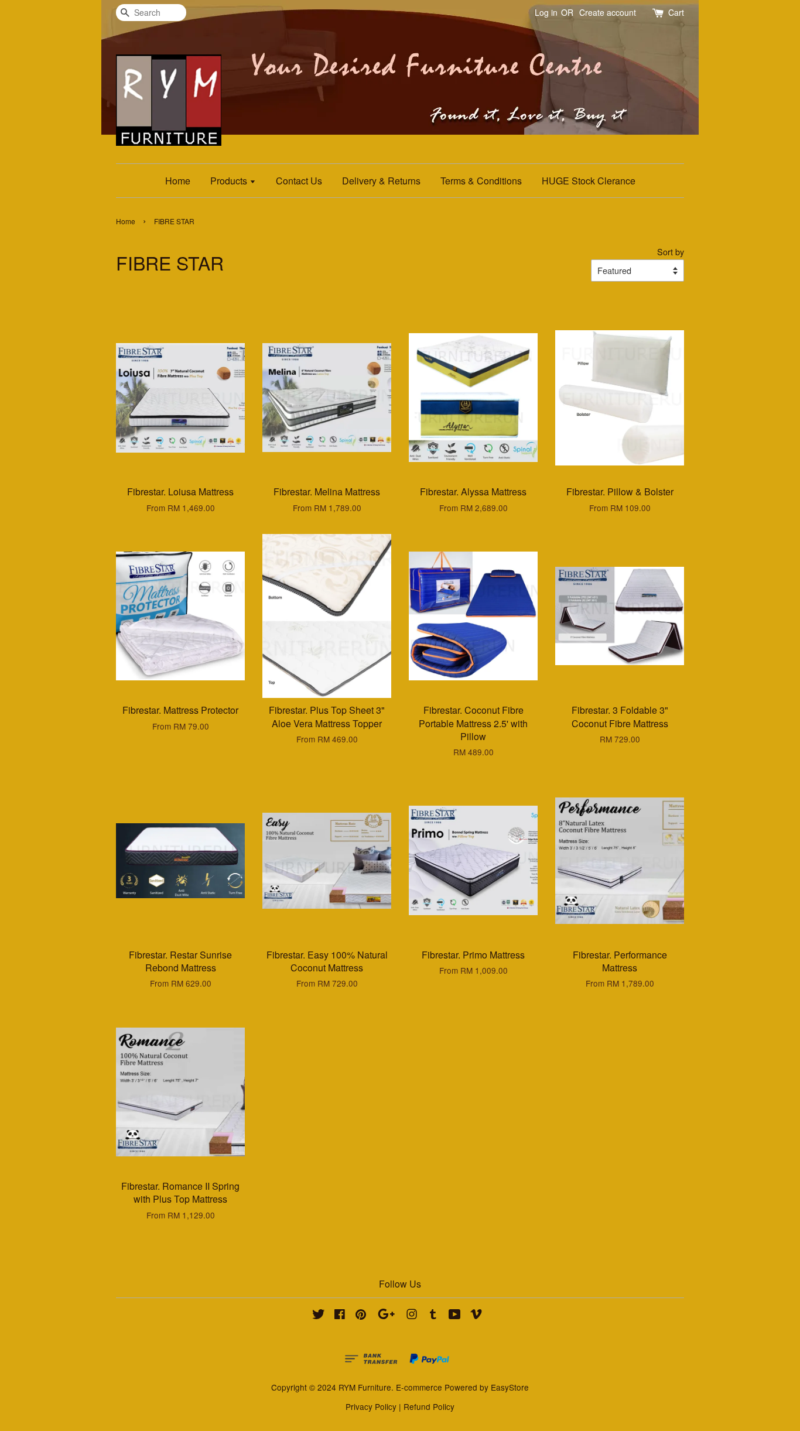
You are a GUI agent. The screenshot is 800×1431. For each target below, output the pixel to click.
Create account (607, 12)
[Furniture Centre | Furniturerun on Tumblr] (433, 1316)
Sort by (670, 251)
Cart (676, 12)
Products (229, 180)
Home (177, 180)
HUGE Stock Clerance (588, 180)
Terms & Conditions (481, 180)
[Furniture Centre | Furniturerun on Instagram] (411, 1316)
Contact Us (299, 180)
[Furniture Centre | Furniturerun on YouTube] (454, 1316)
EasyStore (510, 1387)
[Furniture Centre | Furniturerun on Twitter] (318, 1316)
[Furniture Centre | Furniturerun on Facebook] (339, 1316)
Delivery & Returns (381, 180)
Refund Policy (429, 1406)
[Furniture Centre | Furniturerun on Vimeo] (476, 1316)
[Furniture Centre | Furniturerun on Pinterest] (360, 1316)
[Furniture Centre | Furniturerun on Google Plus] (386, 1316)
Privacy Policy (371, 1406)
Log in (546, 12)
